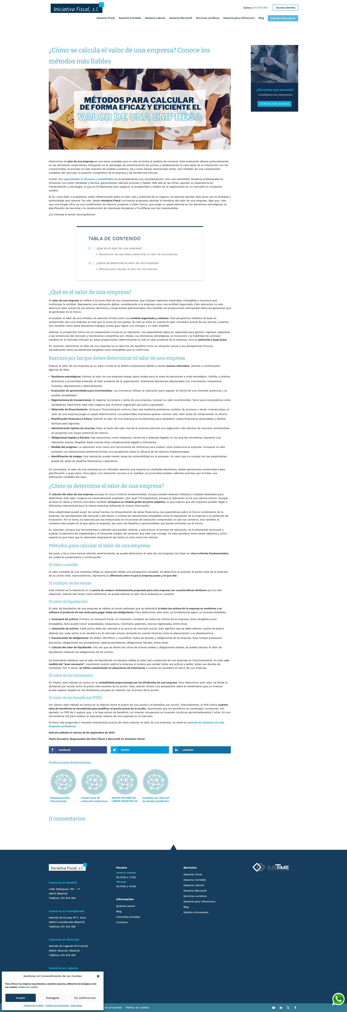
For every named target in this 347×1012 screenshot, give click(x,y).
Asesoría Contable (130, 17)
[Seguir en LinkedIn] (281, 1008)
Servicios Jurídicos (207, 17)
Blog (261, 17)
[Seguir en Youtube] (274, 1008)
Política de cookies (28, 987)
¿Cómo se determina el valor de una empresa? (128, 263)
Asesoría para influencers (239, 17)
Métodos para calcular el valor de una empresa (128, 269)
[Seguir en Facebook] (295, 1008)
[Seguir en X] (288, 1008)
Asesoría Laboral (155, 17)
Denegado (52, 998)
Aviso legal (76, 1005)
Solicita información (283, 18)
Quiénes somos (125, 906)
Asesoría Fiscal (106, 17)
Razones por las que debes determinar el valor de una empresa (138, 254)
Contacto (122, 922)
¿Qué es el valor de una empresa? (120, 248)
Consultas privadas (128, 917)
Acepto (20, 998)
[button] (98, 976)
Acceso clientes (285, 7)
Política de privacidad (57, 1005)
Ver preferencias (85, 998)
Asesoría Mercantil (180, 17)
